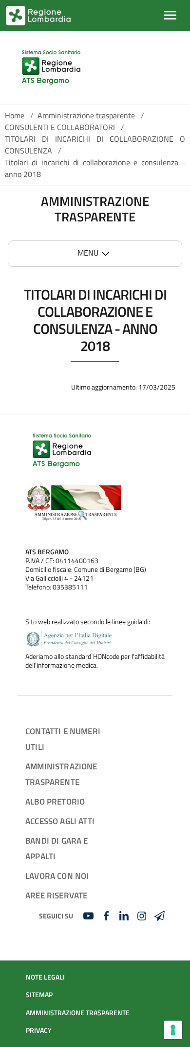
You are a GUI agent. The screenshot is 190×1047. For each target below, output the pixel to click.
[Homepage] (51, 67)
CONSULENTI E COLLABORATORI (60, 127)
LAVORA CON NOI (57, 875)
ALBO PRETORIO (55, 801)
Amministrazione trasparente (86, 115)
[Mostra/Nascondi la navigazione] (170, 15)
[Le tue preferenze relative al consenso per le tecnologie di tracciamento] (173, 1030)
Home (14, 115)
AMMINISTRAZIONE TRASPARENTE (78, 1012)
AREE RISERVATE (56, 895)
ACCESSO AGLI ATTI (60, 821)
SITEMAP (39, 994)
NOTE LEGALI (45, 977)
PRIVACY (39, 1030)
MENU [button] (87, 253)
